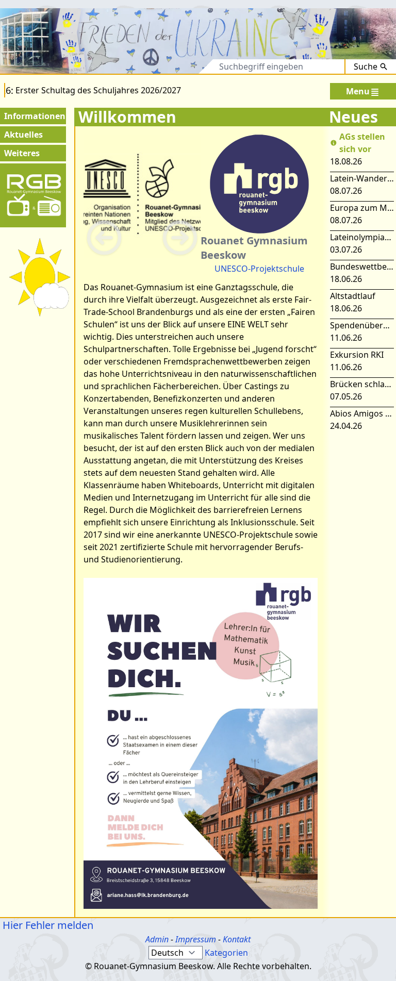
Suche (365, 66)
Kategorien (226, 952)
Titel (163, 66)
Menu (358, 91)
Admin (157, 939)
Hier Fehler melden (46, 925)
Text (196, 66)
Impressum (195, 939)
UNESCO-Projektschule (259, 268)
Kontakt (237, 939)
